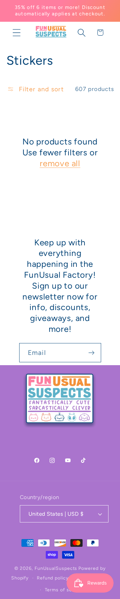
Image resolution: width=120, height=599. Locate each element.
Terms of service (64, 590)
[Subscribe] (91, 353)
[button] (16, 32)
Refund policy (53, 578)
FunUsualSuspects (56, 568)
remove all (60, 163)
